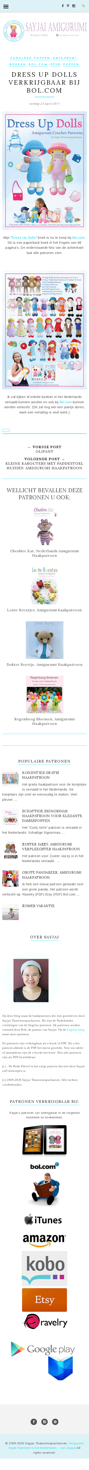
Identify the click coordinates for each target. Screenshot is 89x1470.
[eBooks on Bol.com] (44, 1156)
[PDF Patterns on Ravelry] (44, 1328)
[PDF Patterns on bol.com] (44, 1206)
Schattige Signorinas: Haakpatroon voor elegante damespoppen (52, 816)
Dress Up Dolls (24, 237)
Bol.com (38, 64)
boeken (18, 64)
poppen (71, 64)
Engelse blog (75, 1029)
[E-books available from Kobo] (44, 1285)
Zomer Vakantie (38, 906)
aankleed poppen (30, 58)
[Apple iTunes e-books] (44, 1226)
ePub (55, 64)
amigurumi (65, 58)
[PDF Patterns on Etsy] (44, 1311)
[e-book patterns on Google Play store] (44, 1383)
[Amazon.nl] (44, 1248)
